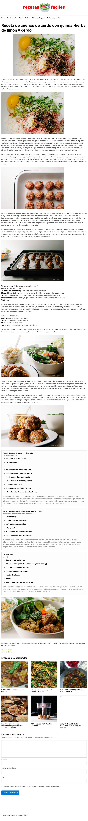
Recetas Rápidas (24, 18)
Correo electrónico (8, 768)
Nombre (4, 759)
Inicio (3, 18)
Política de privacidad (54, 18)
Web (2, 777)
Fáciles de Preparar (38, 18)
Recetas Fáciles (12, 18)
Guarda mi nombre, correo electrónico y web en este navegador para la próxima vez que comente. (32, 786)
